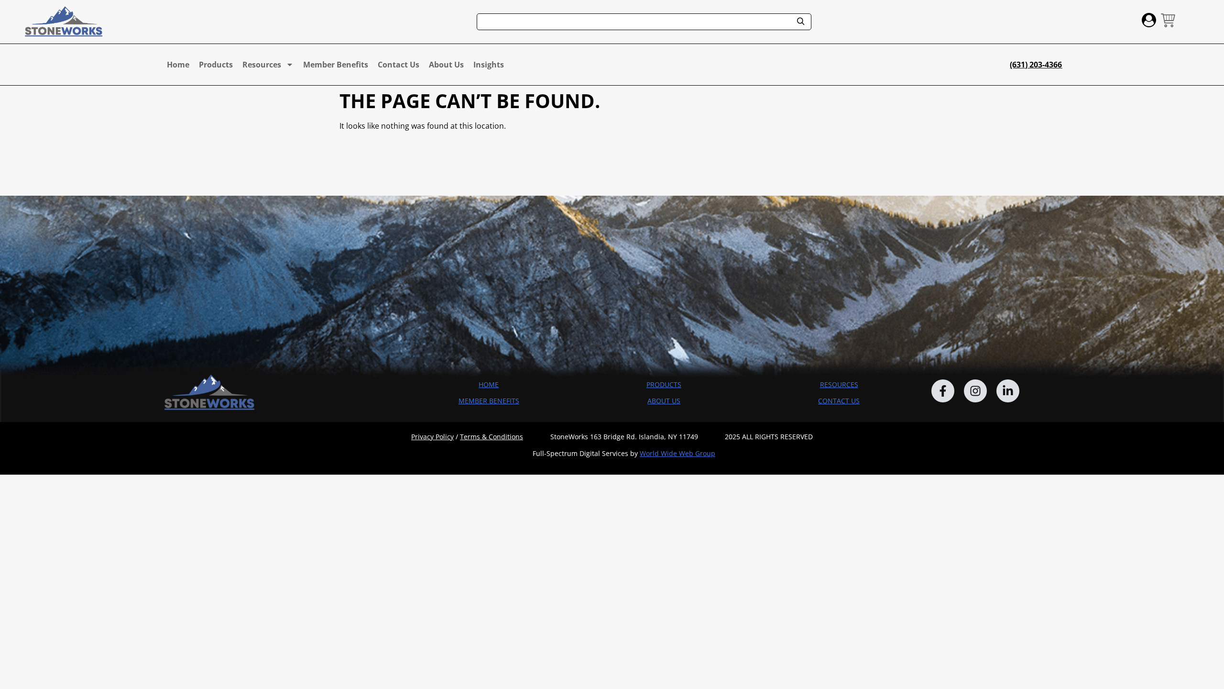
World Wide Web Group (677, 453)
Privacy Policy (432, 436)
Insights (488, 64)
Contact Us (398, 64)
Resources (261, 64)
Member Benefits (335, 64)
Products (216, 64)
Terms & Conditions (491, 436)
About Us (446, 64)
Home (178, 64)
